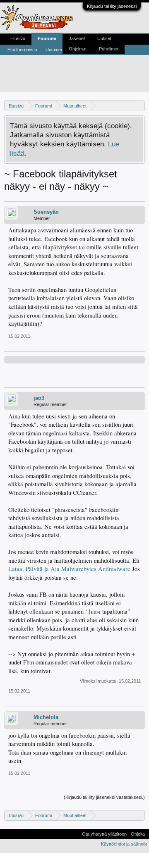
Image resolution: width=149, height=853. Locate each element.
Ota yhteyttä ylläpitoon (104, 833)
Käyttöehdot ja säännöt (124, 843)
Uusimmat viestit (62, 49)
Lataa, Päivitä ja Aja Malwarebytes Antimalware (69, 569)
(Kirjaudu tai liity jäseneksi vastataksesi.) (104, 797)
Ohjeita (138, 833)
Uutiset (104, 38)
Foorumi (47, 38)
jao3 (39, 398)
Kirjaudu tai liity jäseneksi (112, 6)
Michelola (46, 717)
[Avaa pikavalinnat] (139, 105)
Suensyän (46, 212)
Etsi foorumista (22, 49)
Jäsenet (77, 38)
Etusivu (17, 38)
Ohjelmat (78, 48)
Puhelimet (108, 48)
